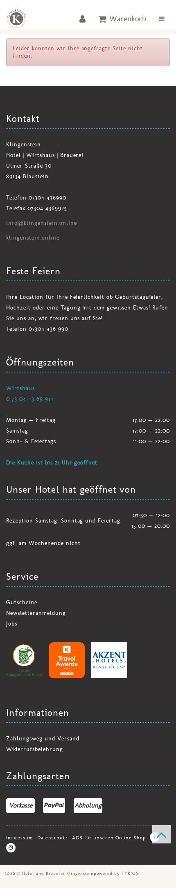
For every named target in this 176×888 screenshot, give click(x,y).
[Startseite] (16, 19)
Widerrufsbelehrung (34, 749)
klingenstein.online (32, 237)
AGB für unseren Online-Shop (109, 838)
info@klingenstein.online (41, 223)
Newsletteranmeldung (36, 613)
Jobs (11, 623)
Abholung (88, 805)
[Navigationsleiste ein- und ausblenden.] (161, 19)
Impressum (19, 838)
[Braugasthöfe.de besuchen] (24, 660)
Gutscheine (21, 602)
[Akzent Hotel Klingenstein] (109, 660)
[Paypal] (54, 805)
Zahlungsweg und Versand (42, 738)
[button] (82, 19)
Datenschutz (52, 838)
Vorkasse (20, 805)
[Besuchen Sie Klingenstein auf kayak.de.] (67, 660)
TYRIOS (130, 873)
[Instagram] (11, 847)
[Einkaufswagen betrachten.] (122, 19)
